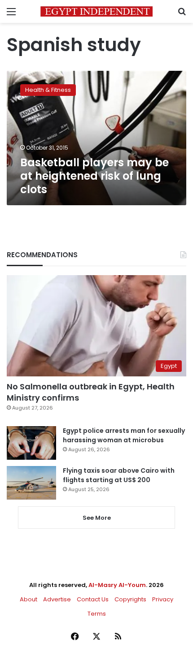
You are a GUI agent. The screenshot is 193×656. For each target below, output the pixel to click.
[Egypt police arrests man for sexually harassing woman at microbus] (31, 443)
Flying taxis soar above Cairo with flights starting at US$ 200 (119, 475)
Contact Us (93, 599)
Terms (97, 613)
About (28, 599)
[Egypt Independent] (96, 11)
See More (97, 518)
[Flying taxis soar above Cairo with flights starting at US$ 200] (31, 483)
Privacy (162, 599)
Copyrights (130, 599)
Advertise (57, 599)
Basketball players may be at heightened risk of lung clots (94, 176)
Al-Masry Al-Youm (117, 585)
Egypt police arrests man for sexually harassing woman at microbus (124, 435)
